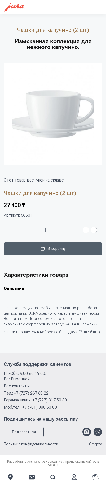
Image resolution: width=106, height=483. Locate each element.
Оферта (95, 444)
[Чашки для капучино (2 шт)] (53, 114)
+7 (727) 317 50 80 (49, 400)
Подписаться (24, 432)
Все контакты (17, 386)
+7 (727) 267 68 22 (31, 393)
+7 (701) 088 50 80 (39, 407)
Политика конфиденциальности (31, 444)
